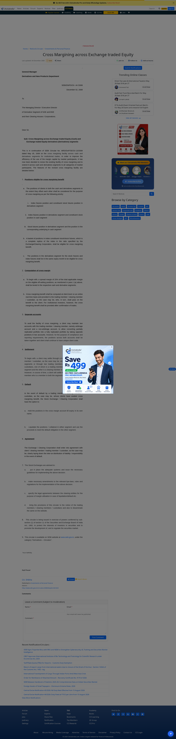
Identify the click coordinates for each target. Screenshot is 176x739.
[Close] (111, 347)
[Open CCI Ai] (171, 734)
